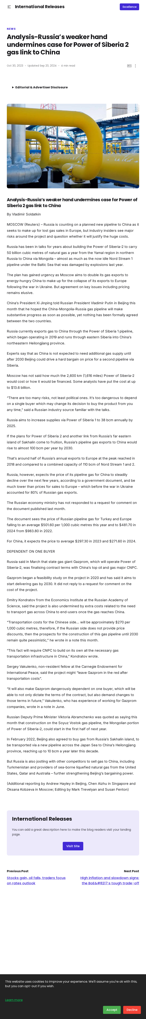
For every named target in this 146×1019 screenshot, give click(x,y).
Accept (111, 1010)
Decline (132, 1010)
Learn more (14, 1000)
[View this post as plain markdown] (129, 66)
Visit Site (73, 846)
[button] (9, 7)
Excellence (129, 7)
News (11, 29)
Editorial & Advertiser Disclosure (41, 87)
